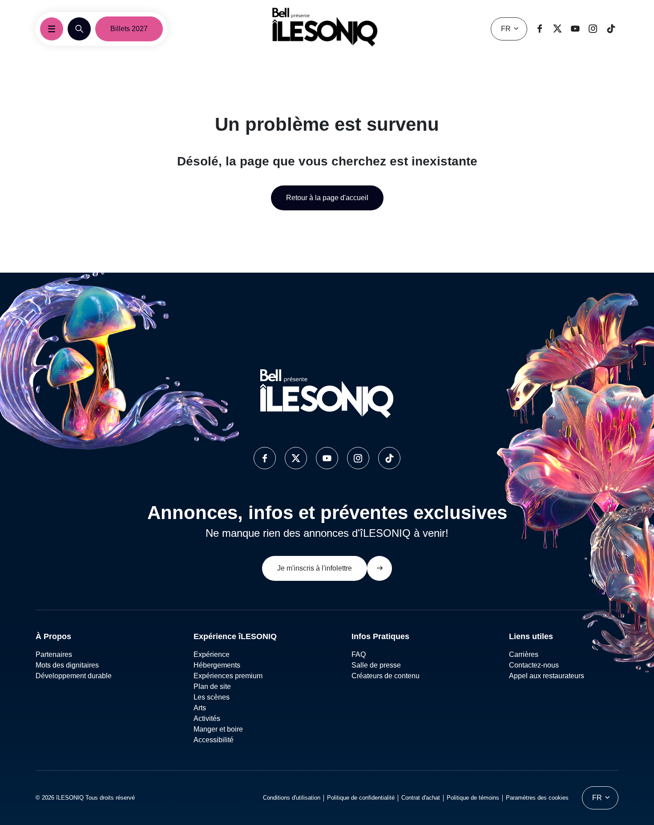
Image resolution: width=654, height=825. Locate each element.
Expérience (212, 654)
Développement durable (74, 676)
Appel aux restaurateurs (546, 676)
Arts (200, 708)
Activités (207, 718)
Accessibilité (214, 740)
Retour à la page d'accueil (327, 197)
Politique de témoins (473, 797)
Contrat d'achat (420, 797)
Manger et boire (218, 729)
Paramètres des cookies (537, 797)
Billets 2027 (129, 28)
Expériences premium (228, 676)
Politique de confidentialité (361, 797)
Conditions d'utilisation (291, 797)
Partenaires (54, 654)
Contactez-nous (534, 665)
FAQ (358, 654)
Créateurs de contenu (386, 676)
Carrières (523, 654)
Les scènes (212, 697)
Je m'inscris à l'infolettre (314, 568)
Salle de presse (376, 665)
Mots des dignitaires (67, 665)
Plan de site (212, 686)
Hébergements (217, 665)
